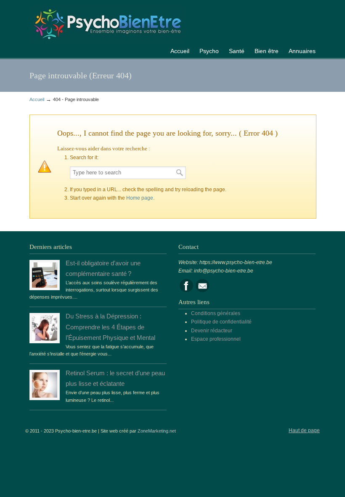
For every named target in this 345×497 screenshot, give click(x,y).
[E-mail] (202, 291)
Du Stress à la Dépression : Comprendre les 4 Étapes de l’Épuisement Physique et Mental (110, 327)
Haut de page (304, 430)
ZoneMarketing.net (157, 430)
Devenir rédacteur (211, 331)
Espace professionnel (216, 339)
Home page (139, 198)
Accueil (36, 99)
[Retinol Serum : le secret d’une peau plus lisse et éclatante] (44, 395)
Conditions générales (215, 313)
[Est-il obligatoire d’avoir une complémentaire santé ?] (44, 286)
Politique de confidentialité (221, 322)
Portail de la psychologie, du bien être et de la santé (107, 23)
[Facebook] (186, 291)
